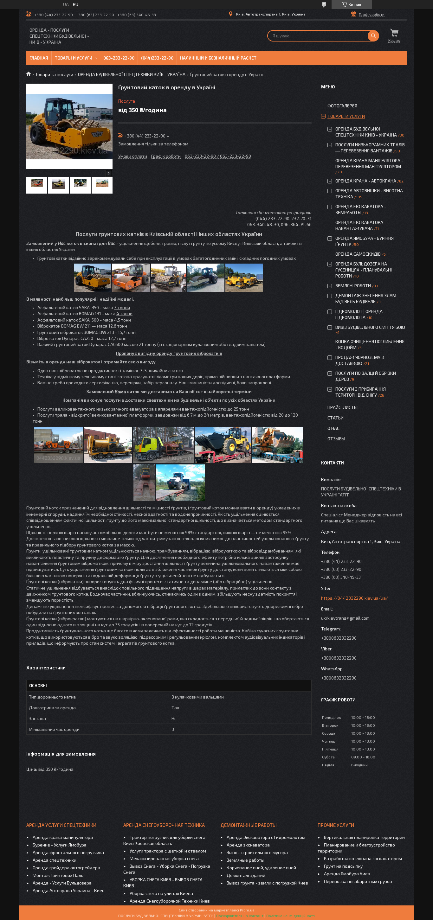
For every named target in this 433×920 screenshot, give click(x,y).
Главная (38, 58)
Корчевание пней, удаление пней (261, 867)
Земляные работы (245, 860)
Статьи (335, 417)
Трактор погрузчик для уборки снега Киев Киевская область (164, 840)
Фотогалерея (342, 105)
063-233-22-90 (118, 58)
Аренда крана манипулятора (63, 837)
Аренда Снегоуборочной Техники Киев (170, 901)
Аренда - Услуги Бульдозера (62, 882)
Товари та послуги (54, 74)
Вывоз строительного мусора (257, 852)
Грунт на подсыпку (343, 866)
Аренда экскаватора (248, 844)
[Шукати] (373, 36)
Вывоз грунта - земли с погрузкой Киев (267, 882)
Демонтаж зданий (246, 875)
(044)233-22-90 (157, 58)
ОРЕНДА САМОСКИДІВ (358, 254)
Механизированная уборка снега (164, 858)
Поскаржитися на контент (239, 915)
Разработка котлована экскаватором (363, 858)
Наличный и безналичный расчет (218, 58)
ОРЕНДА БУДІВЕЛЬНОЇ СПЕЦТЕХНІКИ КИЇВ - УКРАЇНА (131, 74)
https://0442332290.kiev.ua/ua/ (354, 598)
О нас (333, 428)
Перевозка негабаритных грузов (358, 881)
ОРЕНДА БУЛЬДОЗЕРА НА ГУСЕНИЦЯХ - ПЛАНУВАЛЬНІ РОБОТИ (363, 269)
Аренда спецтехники (54, 860)
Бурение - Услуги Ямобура (60, 844)
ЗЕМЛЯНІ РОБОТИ (353, 285)
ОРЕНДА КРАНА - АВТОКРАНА (365, 180)
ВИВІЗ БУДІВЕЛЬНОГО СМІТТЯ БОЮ (370, 327)
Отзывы (336, 438)
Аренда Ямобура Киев (347, 873)
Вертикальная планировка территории (364, 837)
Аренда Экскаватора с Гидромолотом (266, 837)
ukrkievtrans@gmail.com (345, 618)
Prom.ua (247, 910)
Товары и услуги (73, 58)
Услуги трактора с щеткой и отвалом (168, 850)
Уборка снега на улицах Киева (161, 893)
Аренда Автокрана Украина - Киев (69, 890)
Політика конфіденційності (290, 915)
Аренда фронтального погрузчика (68, 852)
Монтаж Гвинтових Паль (58, 875)
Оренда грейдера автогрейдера (66, 867)
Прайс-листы (342, 407)
